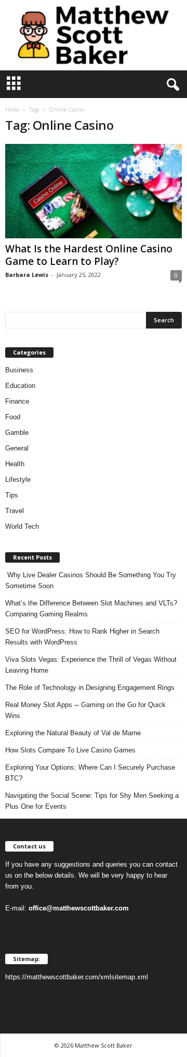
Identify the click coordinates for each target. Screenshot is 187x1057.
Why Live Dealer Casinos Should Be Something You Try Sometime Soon (90, 580)
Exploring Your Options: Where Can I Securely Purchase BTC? (90, 772)
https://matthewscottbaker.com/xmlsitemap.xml (76, 977)
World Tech (22, 526)
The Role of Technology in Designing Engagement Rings (90, 687)
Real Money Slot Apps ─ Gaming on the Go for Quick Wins (85, 710)
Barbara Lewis (26, 274)
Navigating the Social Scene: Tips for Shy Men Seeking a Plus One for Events (92, 801)
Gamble (17, 432)
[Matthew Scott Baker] (93, 35)
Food (12, 417)
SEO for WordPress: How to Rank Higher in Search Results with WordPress (82, 636)
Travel (14, 511)
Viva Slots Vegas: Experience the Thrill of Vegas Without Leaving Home (91, 664)
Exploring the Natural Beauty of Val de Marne (73, 733)
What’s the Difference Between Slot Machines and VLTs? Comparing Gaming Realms (91, 608)
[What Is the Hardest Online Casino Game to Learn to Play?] (93, 191)
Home (12, 109)
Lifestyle (18, 479)
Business (19, 370)
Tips (11, 495)
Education (20, 386)
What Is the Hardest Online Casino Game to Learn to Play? (88, 255)
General (17, 448)
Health (14, 464)
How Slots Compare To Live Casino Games (70, 750)
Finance (17, 401)
